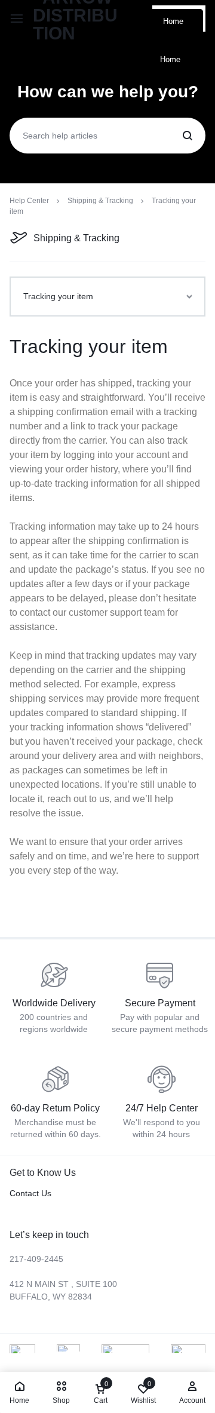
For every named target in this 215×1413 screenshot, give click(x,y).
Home (173, 21)
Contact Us (30, 1193)
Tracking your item (89, 346)
